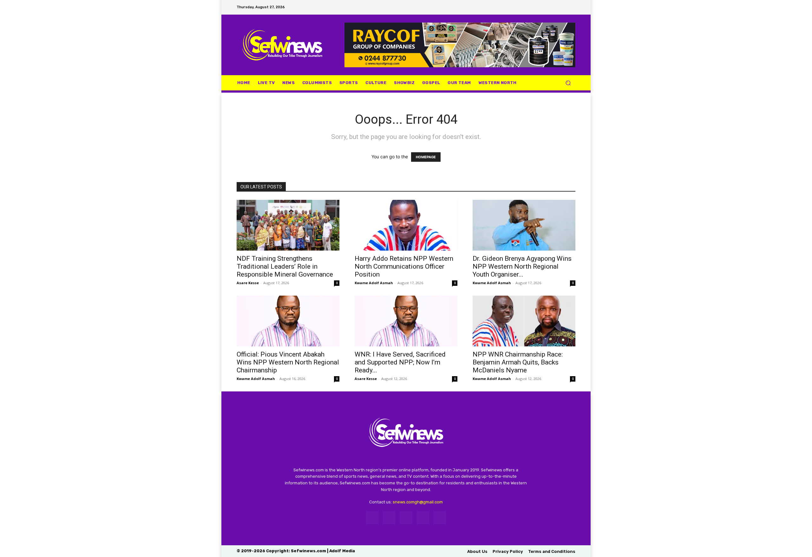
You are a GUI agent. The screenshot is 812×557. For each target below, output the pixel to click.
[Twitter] (548, 7)
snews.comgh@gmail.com (418, 502)
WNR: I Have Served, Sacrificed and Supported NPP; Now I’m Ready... (400, 362)
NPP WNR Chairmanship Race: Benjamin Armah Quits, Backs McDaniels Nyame (518, 362)
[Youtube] (571, 7)
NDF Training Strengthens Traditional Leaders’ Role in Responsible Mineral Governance (285, 266)
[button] (567, 82)
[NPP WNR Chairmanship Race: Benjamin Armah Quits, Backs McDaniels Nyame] (524, 321)
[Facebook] (523, 7)
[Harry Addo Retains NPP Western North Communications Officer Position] (406, 225)
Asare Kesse (248, 282)
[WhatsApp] (559, 7)
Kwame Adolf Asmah (374, 282)
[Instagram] (536, 7)
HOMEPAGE (426, 157)
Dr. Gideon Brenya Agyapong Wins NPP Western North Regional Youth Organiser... (522, 266)
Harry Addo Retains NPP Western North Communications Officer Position (404, 266)
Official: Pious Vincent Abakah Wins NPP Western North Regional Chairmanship (288, 362)
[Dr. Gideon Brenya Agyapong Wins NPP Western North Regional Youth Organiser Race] (524, 225)
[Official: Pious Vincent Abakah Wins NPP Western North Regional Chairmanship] (288, 321)
